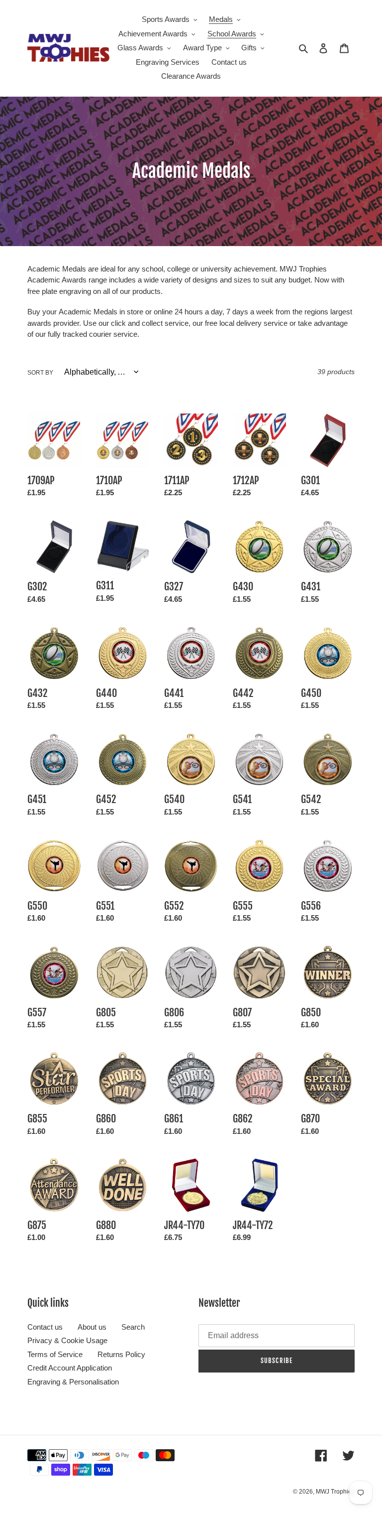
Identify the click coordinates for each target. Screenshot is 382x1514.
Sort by (40, 372)
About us (92, 1327)
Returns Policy (121, 1354)
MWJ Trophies (335, 1491)
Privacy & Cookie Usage (67, 1340)
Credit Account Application (69, 1368)
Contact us (45, 1327)
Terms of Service (55, 1354)
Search (133, 1327)
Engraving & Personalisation (73, 1381)
